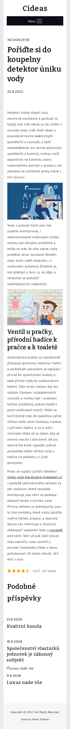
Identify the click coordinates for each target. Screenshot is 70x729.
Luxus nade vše (24, 682)
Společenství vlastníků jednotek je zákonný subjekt (33, 654)
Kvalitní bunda (24, 626)
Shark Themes (40, 719)
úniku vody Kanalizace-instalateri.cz (34, 477)
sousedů (56, 530)
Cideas (35, 8)
